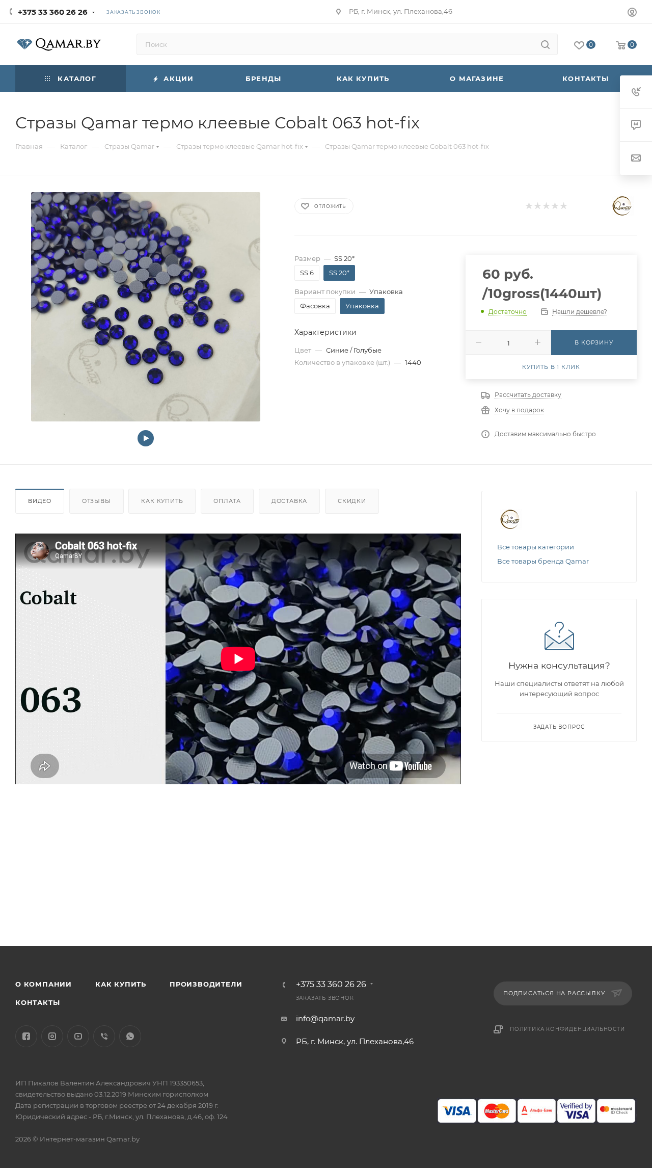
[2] (537, 206)
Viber (104, 1036)
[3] (545, 206)
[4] (554, 206)
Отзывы (96, 501)
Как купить (162, 501)
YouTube (78, 1036)
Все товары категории (535, 547)
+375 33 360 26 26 (53, 12)
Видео (39, 501)
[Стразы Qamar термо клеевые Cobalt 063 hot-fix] (145, 306)
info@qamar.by (325, 1018)
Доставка (289, 501)
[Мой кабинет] (632, 13)
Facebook (26, 1036)
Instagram (52, 1036)
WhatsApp (130, 1036)
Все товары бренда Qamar (543, 561)
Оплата (227, 501)
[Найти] (545, 44)
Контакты (37, 1002)
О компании (43, 984)
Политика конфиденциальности (567, 1029)
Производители (206, 984)
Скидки (352, 501)
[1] (528, 206)
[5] (563, 206)
